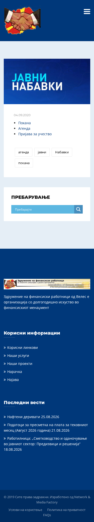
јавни (42, 152)
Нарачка (14, 371)
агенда (23, 152)
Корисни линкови (22, 347)
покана (24, 163)
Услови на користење (25, 509)
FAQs (47, 515)
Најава (13, 379)
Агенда (24, 128)
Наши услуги (18, 355)
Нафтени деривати (23, 416)
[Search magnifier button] (78, 209)
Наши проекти (19, 363)
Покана (24, 122)
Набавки (62, 152)
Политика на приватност (66, 509)
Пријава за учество (35, 134)
